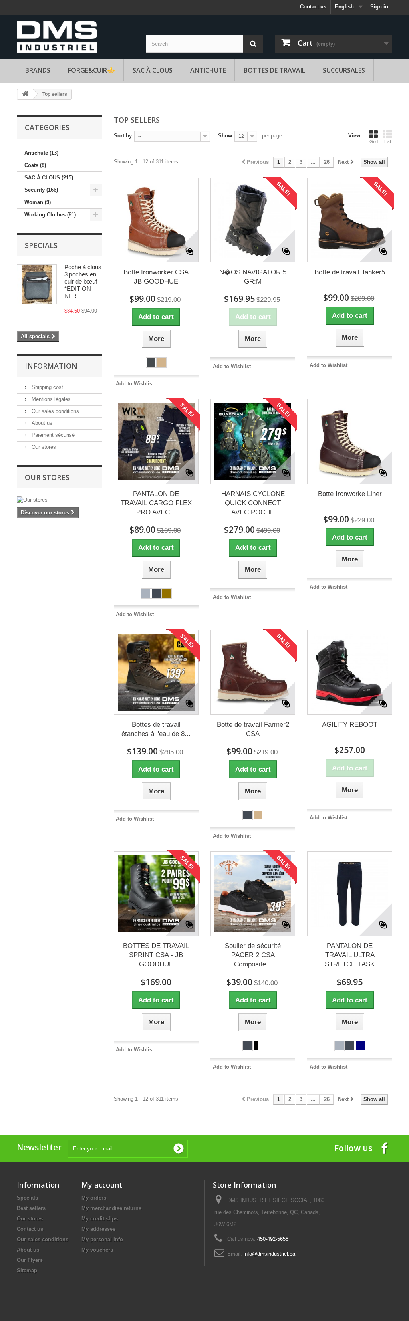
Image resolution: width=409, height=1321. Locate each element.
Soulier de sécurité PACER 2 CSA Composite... (253, 955)
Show (225, 136)
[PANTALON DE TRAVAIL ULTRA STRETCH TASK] (349, 893)
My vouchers (97, 1250)
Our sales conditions (54, 411)
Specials (41, 245)
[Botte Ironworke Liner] (349, 441)
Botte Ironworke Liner (350, 494)
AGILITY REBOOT (349, 724)
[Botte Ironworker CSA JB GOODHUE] (156, 220)
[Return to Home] (25, 94)
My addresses (98, 1229)
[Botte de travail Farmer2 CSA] (252, 672)
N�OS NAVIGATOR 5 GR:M (252, 276)
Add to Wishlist (135, 384)
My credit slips (99, 1219)
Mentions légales (50, 399)
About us (41, 423)
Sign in (379, 7)
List (387, 141)
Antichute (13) (41, 153)
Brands (37, 70)
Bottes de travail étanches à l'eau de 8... (156, 729)
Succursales (344, 70)
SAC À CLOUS (153, 70)
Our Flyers (30, 1260)
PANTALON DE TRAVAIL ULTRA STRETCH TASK (350, 955)
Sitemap (27, 1270)
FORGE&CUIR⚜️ (91, 70)
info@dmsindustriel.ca (269, 1254)
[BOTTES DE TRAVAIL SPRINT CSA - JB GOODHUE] (156, 893)
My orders (93, 1198)
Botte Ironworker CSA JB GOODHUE (156, 276)
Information (51, 366)
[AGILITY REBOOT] (349, 672)
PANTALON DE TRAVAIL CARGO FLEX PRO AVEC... (156, 503)
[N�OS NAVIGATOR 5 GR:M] (252, 220)
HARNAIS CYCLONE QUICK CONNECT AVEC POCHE (253, 503)
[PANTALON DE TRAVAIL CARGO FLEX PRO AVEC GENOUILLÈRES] (156, 441)
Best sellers (31, 1208)
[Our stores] (59, 500)
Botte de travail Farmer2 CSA (253, 729)
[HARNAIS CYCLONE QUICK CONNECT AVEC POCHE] (252, 441)
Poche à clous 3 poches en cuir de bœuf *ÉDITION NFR (82, 281)
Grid (373, 141)
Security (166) (41, 190)
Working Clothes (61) (50, 215)
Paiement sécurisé (52, 435)
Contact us (313, 7)
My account (101, 1185)
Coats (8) (35, 165)
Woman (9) (37, 202)
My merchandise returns (111, 1208)
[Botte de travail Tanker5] (349, 220)
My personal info (102, 1239)
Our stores (43, 447)
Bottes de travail (274, 70)
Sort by (123, 136)
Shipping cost (46, 387)
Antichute (208, 70)
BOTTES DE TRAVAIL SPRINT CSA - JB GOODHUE (156, 955)
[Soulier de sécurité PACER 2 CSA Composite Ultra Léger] (252, 893)
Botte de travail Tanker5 (349, 272)
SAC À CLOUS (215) (48, 177)
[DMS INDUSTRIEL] (57, 36)
